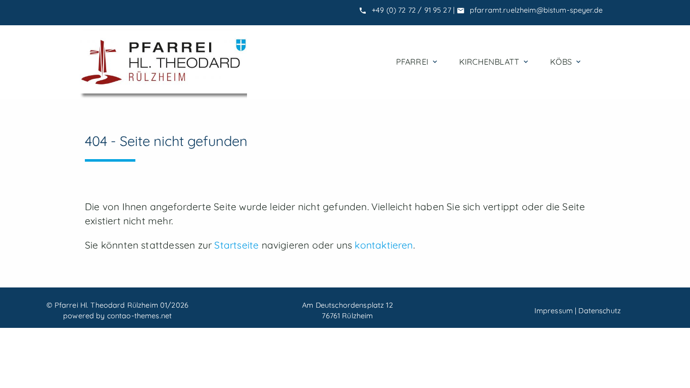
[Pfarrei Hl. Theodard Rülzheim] (163, 62)
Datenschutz (599, 310)
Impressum (553, 310)
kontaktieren (384, 245)
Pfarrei (417, 62)
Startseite (236, 245)
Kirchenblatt (494, 62)
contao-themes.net (139, 315)
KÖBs (566, 62)
